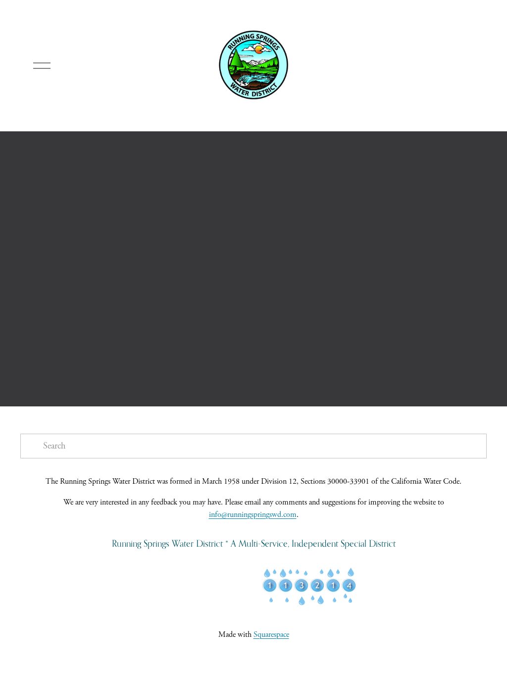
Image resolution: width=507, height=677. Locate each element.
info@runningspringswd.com (253, 514)
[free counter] (309, 604)
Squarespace (271, 634)
